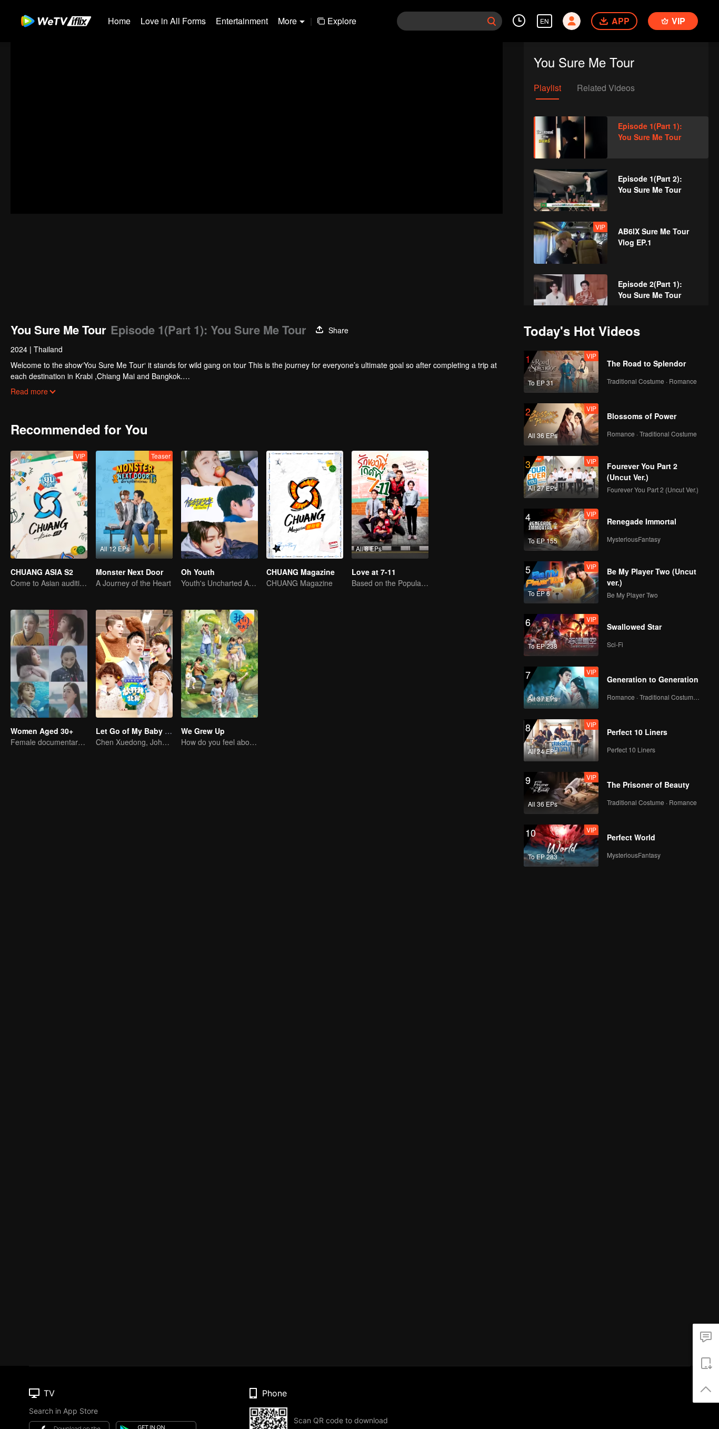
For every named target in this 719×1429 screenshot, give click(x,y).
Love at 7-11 (374, 572)
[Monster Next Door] (134, 505)
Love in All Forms (173, 21)
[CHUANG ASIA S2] (49, 505)
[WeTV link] (56, 21)
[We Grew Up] (219, 664)
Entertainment (242, 21)
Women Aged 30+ (42, 731)
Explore (341, 21)
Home (119, 21)
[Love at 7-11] (390, 505)
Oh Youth (198, 572)
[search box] (491, 21)
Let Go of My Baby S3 (135, 731)
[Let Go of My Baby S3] (134, 664)
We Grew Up (203, 731)
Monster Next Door (129, 572)
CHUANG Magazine (300, 572)
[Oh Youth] (219, 505)
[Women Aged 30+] (49, 664)
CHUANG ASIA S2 (42, 572)
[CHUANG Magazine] (304, 505)
